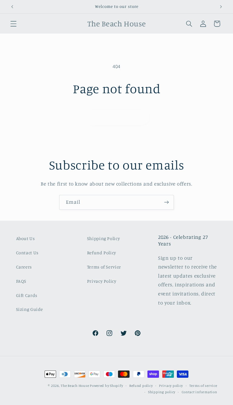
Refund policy (141, 386)
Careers (24, 266)
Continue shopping (116, 117)
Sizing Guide (29, 309)
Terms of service (203, 386)
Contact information (199, 392)
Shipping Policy (103, 238)
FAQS (21, 281)
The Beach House (75, 386)
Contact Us (27, 252)
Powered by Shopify (106, 386)
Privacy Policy (101, 281)
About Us (25, 238)
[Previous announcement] (12, 6)
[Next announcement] (221, 6)
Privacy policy (171, 386)
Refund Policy (101, 252)
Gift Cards (26, 295)
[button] (13, 24)
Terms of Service (104, 266)
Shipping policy (161, 392)
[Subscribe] (167, 202)
